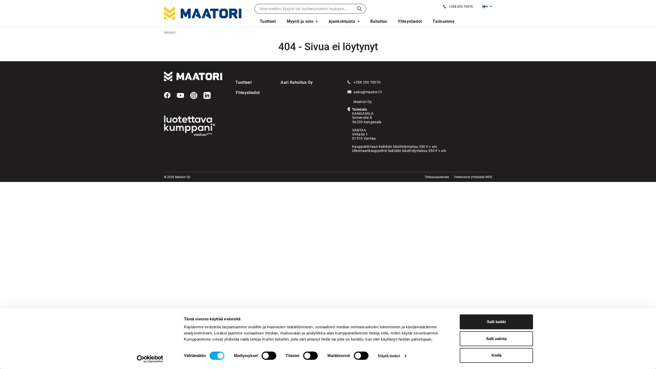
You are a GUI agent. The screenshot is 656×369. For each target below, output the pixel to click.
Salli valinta (496, 338)
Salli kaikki (496, 322)
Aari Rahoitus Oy (297, 82)
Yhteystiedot (410, 21)
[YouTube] (180, 95)
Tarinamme (444, 21)
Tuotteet (268, 21)
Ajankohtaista (342, 21)
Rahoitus (378, 21)
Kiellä (496, 355)
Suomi (487, 6)
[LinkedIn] (207, 95)
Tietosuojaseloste (437, 177)
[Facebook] (167, 95)
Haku (359, 9)
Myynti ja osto (300, 21)
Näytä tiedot (389, 356)
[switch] (269, 356)
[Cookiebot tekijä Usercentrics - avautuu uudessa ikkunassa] (150, 359)
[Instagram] (193, 95)
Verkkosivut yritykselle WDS (473, 177)
